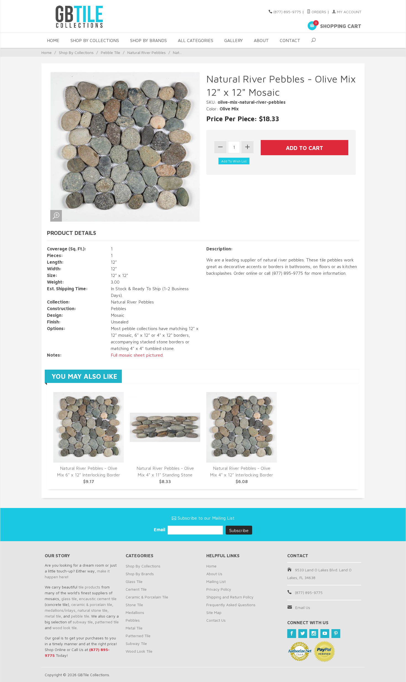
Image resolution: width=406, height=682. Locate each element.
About (261, 40)
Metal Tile (134, 628)
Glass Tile (134, 581)
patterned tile (107, 621)
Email (160, 529)
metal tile (53, 616)
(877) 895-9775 (287, 11)
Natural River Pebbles (146, 52)
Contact (290, 40)
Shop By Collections (94, 40)
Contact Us (216, 620)
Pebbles (133, 620)
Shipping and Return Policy (230, 597)
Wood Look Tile (139, 651)
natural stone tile (92, 610)
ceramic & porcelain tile (91, 604)
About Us (214, 573)
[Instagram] (313, 633)
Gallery (233, 40)
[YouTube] (324, 633)
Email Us (302, 607)
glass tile (69, 598)
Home (53, 40)
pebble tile (80, 616)
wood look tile (64, 627)
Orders (318, 11)
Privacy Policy (218, 589)
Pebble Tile (110, 52)
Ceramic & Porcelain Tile (147, 597)
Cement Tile (136, 589)
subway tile (83, 621)
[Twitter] (302, 633)
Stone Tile (134, 604)
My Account (348, 11)
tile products (89, 587)
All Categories (195, 40)
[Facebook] (291, 633)
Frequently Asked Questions (230, 604)
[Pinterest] (335, 633)
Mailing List (216, 581)
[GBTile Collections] (95, 16)
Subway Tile (136, 643)
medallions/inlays (60, 610)
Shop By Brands (148, 40)
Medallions (135, 612)
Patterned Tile (138, 635)
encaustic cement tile (98, 598)
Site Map (214, 612)
